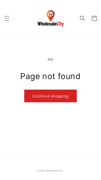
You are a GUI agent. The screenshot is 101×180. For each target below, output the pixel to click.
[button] (7, 18)
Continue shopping (50, 96)
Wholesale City (54, 170)
